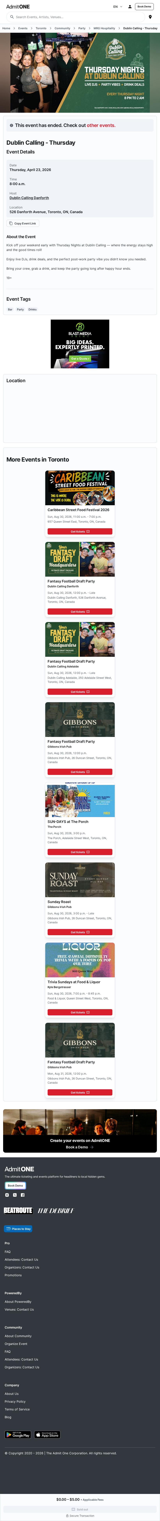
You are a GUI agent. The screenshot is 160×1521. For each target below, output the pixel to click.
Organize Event (16, 1344)
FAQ (8, 1252)
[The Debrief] (56, 1210)
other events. (101, 125)
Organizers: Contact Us (22, 1267)
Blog (8, 1417)
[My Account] (129, 6)
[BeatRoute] (18, 1210)
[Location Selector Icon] (150, 16)
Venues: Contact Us (19, 1309)
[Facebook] (22, 1195)
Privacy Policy (15, 1401)
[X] (14, 1195)
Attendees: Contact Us (21, 1259)
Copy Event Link (25, 223)
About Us (12, 1394)
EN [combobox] (115, 7)
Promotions (13, 1275)
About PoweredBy (18, 1302)
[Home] (19, 1169)
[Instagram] (7, 1195)
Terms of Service (17, 1409)
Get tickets (78, 531)
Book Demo (144, 6)
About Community (18, 1336)
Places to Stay (21, 1228)
